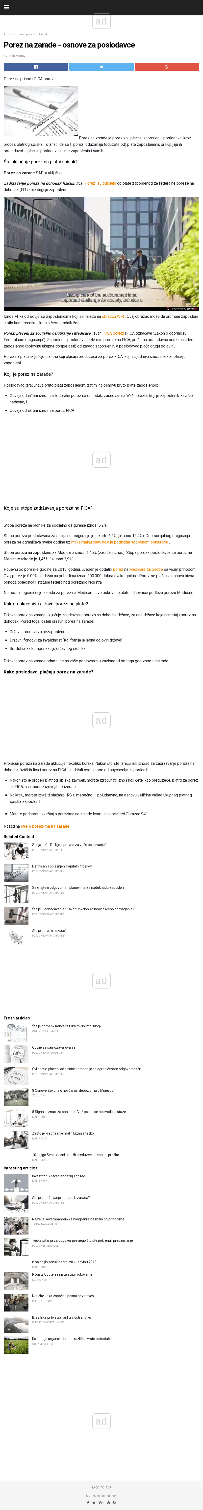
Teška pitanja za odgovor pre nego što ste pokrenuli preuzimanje (82, 1240)
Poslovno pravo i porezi (19, 34)
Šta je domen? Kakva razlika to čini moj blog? (67, 1026)
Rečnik (43, 34)
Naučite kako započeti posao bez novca (63, 1296)
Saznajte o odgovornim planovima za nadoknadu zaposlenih (79, 888)
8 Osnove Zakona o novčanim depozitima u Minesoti (73, 1090)
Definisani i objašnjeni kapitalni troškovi (62, 866)
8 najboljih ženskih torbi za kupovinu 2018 (64, 1262)
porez (118, 569)
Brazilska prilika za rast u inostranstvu (61, 1317)
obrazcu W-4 (113, 316)
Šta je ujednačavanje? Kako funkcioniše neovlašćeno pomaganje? (83, 909)
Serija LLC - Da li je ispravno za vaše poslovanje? (69, 845)
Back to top (101, 1487)
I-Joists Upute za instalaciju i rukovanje (62, 1274)
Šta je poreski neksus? (49, 931)
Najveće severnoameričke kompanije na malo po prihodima (78, 1219)
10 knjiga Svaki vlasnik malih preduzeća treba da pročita (75, 1155)
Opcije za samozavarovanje (54, 1047)
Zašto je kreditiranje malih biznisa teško (63, 1133)
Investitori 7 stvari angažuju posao (58, 1176)
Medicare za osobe (146, 569)
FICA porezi (113, 333)
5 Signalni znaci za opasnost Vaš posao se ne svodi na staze (79, 1112)
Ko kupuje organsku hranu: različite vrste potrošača (72, 1339)
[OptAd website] (182, 308)
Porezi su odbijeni (100, 183)
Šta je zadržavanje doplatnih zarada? (61, 1198)
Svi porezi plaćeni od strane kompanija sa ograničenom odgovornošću (86, 1069)
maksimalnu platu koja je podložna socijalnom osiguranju (119, 542)
